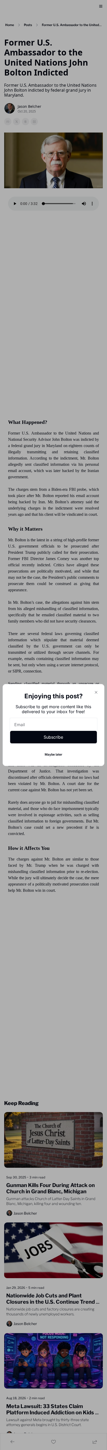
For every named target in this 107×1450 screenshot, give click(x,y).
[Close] (96, 692)
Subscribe (53, 737)
